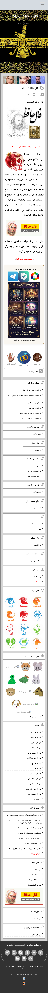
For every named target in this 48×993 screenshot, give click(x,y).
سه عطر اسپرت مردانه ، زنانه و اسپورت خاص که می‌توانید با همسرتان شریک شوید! (26, 821)
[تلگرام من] (34, 953)
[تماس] (14, 953)
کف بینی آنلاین (36, 492)
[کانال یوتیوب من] (24, 958)
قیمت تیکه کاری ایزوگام (33, 843)
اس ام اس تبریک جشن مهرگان (31, 418)
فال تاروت (37, 799)
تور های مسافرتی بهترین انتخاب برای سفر (27, 828)
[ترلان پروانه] (24, 80)
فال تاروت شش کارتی (33, 768)
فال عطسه (37, 918)
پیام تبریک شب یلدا (34, 885)
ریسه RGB (37, 576)
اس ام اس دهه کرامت (34, 403)
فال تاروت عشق (35, 783)
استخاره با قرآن (12, 246)
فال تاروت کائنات (35, 747)
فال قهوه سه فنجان (34, 471)
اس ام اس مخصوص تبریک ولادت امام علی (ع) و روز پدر (25, 396)
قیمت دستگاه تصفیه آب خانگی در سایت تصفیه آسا (24, 815)
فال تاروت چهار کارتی (34, 758)
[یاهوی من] (40, 953)
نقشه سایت (15, 974)
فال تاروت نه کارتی (34, 773)
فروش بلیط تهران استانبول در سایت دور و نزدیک (24, 848)
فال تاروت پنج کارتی (34, 763)
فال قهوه (38, 466)
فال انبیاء (38, 450)
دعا (40, 529)
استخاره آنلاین (36, 434)
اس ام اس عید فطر (35, 408)
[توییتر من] (7, 953)
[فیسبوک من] (27, 953)
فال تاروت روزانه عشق (33, 789)
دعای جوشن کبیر (35, 524)
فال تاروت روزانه (35, 732)
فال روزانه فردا (36, 934)
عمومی (30, 371)
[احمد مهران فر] (38, 80)
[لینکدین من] (17, 958)
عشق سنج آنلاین (35, 560)
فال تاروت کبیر (36, 737)
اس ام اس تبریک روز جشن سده (30, 413)
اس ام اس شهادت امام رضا (32, 390)
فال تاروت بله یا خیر (34, 794)
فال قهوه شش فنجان (34, 476)
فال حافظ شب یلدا (25, 16)
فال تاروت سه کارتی (34, 753)
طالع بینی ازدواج (35, 508)
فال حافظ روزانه (36, 874)
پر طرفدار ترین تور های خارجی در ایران (28, 833)
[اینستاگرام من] (20, 953)
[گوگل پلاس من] (30, 958)
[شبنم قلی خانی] (10, 80)
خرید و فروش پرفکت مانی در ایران (29, 838)
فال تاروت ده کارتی (34, 778)
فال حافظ (38, 869)
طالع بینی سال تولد (35, 716)
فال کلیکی (37, 545)
